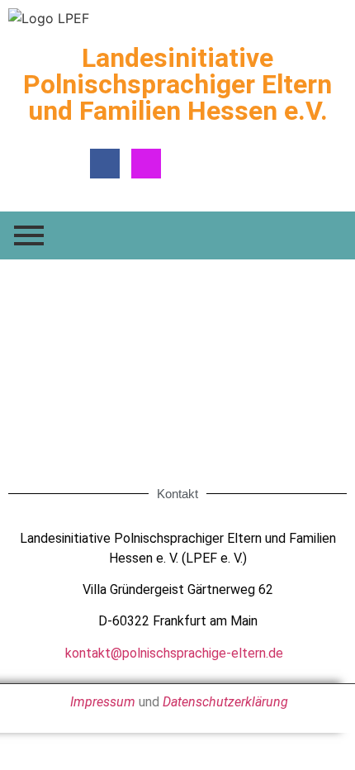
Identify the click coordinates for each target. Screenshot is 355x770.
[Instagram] (146, 163)
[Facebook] (105, 163)
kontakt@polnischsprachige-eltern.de (174, 653)
